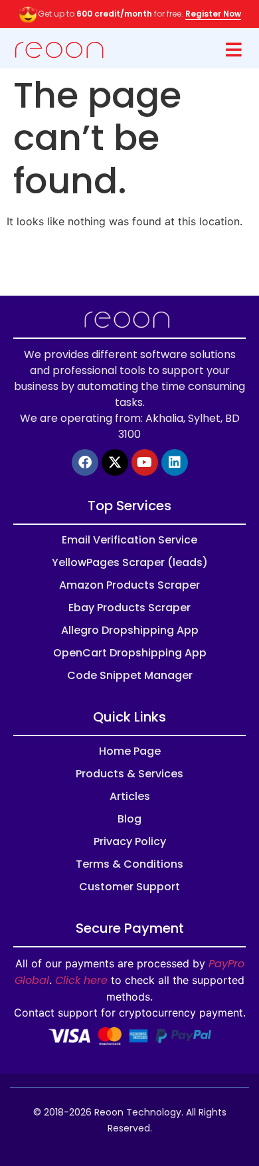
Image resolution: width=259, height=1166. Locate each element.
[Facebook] (85, 462)
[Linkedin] (174, 462)
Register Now (213, 13)
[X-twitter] (115, 462)
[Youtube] (144, 462)
